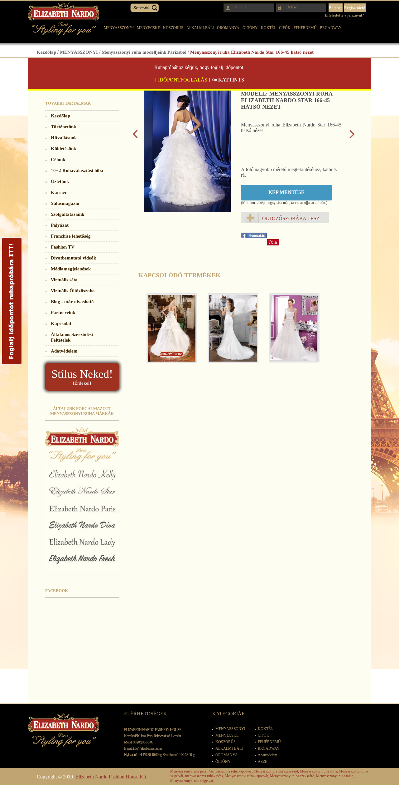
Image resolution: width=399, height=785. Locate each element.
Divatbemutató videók (73, 257)
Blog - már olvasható (72, 301)
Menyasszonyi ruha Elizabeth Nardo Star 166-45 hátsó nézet (252, 52)
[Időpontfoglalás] (12, 365)
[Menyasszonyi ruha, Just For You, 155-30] (291, 331)
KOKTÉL (268, 28)
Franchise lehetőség (71, 236)
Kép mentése (286, 192)
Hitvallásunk (64, 137)
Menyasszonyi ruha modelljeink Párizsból (144, 52)
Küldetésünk (63, 148)
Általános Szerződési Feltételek (72, 337)
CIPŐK (285, 28)
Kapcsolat (61, 323)
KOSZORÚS (173, 28)
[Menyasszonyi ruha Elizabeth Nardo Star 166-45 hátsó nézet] (187, 210)
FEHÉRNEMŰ (305, 28)
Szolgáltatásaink (67, 214)
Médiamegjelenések (71, 268)
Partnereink (63, 312)
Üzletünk (60, 181)
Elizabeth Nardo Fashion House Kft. (111, 776)
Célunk (58, 159)
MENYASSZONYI (119, 28)
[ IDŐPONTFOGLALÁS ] (182, 79)
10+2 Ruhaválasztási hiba (77, 170)
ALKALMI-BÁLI (200, 28)
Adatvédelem (64, 350)
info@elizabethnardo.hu (147, 748)
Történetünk (63, 126)
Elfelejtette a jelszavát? (344, 15)
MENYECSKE (148, 28)
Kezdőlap (46, 52)
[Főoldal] (63, 33)
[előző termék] (135, 137)
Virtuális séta (64, 279)
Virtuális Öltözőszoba (73, 290)
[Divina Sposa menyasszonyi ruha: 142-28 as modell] (230, 331)
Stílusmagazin (65, 203)
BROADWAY (331, 28)
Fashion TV (63, 246)
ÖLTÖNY (250, 28)
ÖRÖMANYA (228, 28)
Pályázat (60, 225)
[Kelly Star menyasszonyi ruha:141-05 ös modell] (169, 331)
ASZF (262, 761)
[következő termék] (352, 137)
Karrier (59, 192)
